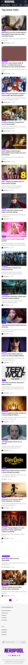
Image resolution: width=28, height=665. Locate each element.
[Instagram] (17, 655)
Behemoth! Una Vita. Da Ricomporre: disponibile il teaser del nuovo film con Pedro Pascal (14, 34)
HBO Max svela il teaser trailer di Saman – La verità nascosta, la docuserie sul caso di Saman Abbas (13, 65)
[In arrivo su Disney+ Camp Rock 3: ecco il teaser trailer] (14, 112)
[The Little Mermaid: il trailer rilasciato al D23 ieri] (14, 315)
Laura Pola (6, 190)
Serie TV (5, 60)
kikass (5, 479)
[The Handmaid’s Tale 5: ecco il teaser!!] (14, 432)
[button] (3, 1)
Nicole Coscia (7, 43)
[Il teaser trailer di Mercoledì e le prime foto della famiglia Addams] (14, 344)
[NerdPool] (9, 1)
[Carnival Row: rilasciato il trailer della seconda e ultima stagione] (14, 287)
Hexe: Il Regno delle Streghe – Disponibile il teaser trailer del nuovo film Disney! (14, 153)
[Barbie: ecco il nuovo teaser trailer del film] (14, 229)
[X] (10, 655)
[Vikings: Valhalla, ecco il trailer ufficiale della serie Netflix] (14, 577)
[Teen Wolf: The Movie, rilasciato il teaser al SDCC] (14, 373)
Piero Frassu (7, 567)
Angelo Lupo (7, 595)
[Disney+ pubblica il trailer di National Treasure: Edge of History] (14, 403)
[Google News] (15, 655)
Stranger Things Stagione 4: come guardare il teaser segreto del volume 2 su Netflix (13, 529)
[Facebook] (8, 655)
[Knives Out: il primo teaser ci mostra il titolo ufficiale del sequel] (14, 461)
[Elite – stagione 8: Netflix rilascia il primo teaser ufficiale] (14, 172)
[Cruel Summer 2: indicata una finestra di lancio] (14, 258)
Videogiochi (6, 556)
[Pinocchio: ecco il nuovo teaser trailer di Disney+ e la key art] (14, 489)
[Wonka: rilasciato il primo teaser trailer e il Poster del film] (14, 200)
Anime (4, 91)
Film (4, 30)
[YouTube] (13, 655)
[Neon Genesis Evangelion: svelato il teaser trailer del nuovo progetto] (14, 84)
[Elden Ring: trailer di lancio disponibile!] (14, 549)
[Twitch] (19, 655)
